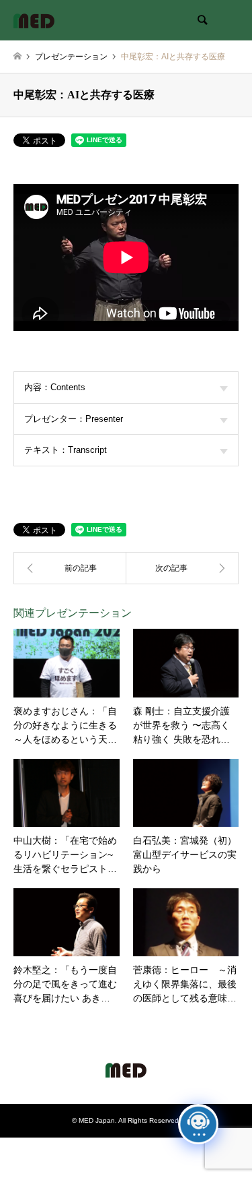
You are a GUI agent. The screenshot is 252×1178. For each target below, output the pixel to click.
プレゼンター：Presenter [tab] (73, 419)
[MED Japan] (33, 20)
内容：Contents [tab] (54, 387)
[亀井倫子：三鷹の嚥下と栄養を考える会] (69, 568)
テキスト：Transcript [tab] (65, 450)
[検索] (201, 20)
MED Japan (97, 1120)
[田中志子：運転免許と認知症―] (182, 568)
